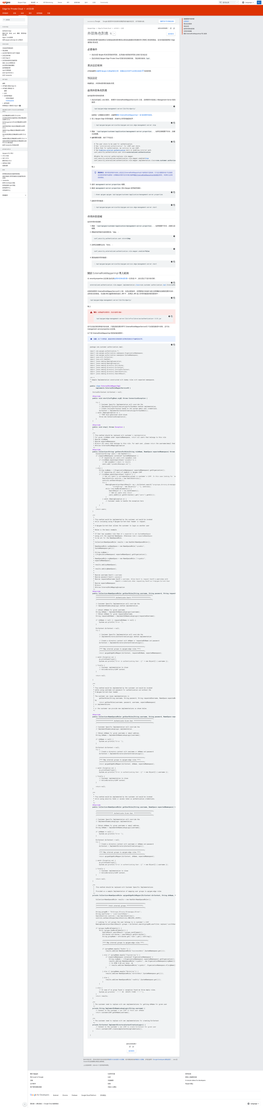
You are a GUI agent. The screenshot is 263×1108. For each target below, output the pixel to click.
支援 (48, 13)
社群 (109, 1077)
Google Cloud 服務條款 (51, 1104)
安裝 (14, 13)
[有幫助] (170, 28)
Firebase (74, 1095)
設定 (22, 13)
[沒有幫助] (173, 28)
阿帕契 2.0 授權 (139, 1059)
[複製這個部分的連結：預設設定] (99, 78)
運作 (30, 13)
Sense (60, 2)
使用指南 (39, 13)
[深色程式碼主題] (174, 106)
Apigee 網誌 (189, 1083)
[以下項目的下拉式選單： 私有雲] (38, 2)
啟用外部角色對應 (120, 278)
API (68, 2)
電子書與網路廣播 (36, 1087)
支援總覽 (111, 1080)
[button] (14, 50)
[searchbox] (13, 19)
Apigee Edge (22, 2)
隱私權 (32, 1104)
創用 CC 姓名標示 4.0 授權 (116, 1059)
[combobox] (229, 2)
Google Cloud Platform (88, 1095)
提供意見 (171, 34)
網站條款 (39, 1104)
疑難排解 (77, 2)
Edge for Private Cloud (12, 9)
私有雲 (33, 2)
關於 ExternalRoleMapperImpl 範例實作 (146, 175)
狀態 (109, 1083)
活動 (31, 1080)
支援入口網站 (112, 1087)
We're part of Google (36, 1077)
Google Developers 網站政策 (161, 1059)
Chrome (65, 1095)
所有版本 (5, 13)
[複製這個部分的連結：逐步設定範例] (104, 65)
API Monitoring (48, 2)
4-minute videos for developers (195, 1080)
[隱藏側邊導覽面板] (25, 1104)
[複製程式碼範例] (174, 123)
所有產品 (103, 1095)
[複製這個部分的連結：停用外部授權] (104, 216)
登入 (259, 2)
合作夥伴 (33, 1083)
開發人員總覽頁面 (191, 1077)
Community (104, 2)
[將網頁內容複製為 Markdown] (111, 33)
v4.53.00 (30, 9)
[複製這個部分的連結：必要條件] (99, 49)
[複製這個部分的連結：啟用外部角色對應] (109, 90)
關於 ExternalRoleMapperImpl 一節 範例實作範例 (134, 115)
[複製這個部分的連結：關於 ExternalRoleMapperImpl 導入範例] (131, 273)
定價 (94, 2)
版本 (86, 2)
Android (55, 1095)
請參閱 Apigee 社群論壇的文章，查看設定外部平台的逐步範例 (119, 71)
